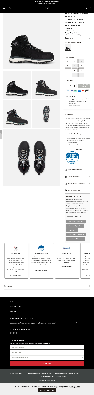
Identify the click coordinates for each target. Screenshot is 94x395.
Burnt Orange (78, 133)
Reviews (9, 286)
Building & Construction (76, 221)
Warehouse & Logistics (76, 238)
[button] (86, 8)
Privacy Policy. (75, 387)
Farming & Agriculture (75, 226)
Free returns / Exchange (76, 183)
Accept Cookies (47, 390)
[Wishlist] (89, 38)
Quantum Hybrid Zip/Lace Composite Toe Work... (39, 373)
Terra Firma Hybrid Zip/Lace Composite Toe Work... (54, 376)
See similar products (15, 275)
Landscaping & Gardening (76, 234)
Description (69, 114)
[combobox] (46, 357)
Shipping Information (74, 105)
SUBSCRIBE (47, 363)
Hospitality (72, 230)
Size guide (70, 80)
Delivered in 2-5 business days (47, 3)
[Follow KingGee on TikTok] (16, 333)
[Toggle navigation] (3, 7)
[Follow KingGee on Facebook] (14, 333)
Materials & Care (74, 176)
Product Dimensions (75, 170)
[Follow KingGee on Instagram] (11, 333)
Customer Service (74, 190)
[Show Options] (82, 357)
